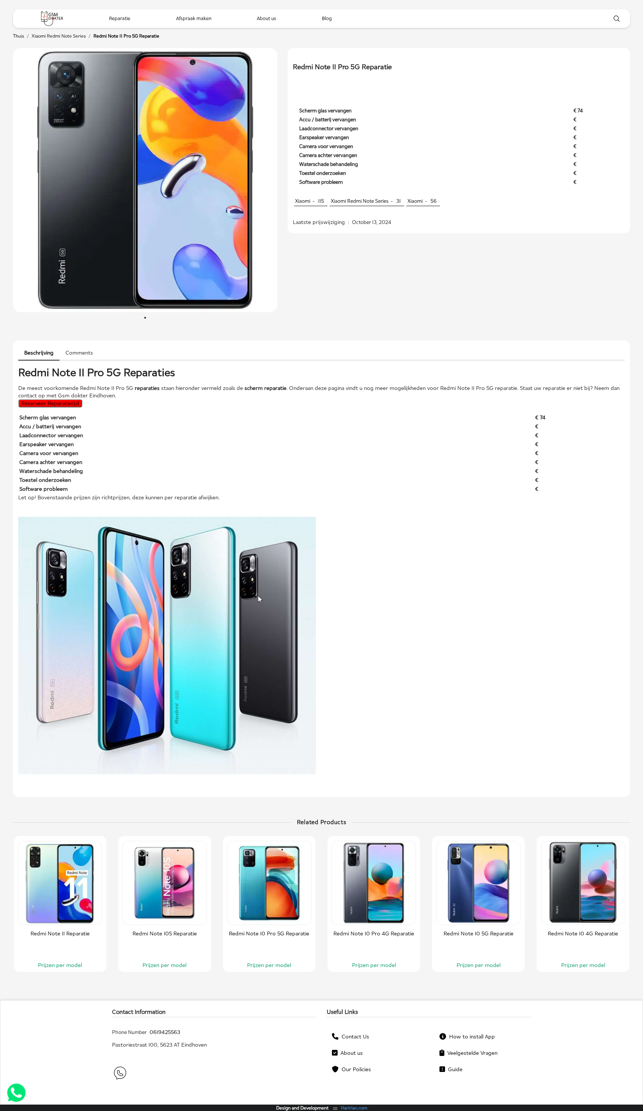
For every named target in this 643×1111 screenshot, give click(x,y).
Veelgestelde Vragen (471, 1053)
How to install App (470, 1036)
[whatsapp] (16, 1094)
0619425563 (165, 1032)
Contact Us (354, 1036)
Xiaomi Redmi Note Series (59, 36)
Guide (454, 1069)
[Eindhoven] (52, 18)
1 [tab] (145, 317)
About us (350, 1053)
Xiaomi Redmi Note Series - (366, 201)
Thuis (18, 36)
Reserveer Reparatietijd (50, 403)
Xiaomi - (309, 201)
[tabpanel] (145, 180)
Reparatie (119, 18)
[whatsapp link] (119, 1074)
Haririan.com (354, 1108)
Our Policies (355, 1069)
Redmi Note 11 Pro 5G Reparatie (126, 36)
